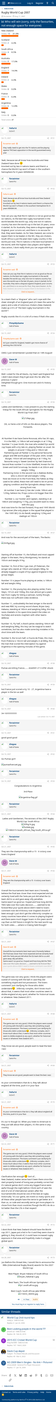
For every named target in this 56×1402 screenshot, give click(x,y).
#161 (53, 733)
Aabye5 (10, 1354)
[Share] (48, 138)
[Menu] (4, 3)
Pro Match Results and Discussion (26, 1354)
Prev (27, 1299)
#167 (53, 942)
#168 (53, 1014)
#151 (53, 138)
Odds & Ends (19, 1320)
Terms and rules (19, 1392)
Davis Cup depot (16, 1351)
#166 (53, 871)
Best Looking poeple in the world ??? (26, 1328)
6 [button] (5, 106)
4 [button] (5, 52)
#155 (53, 369)
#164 (53, 814)
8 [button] (5, 61)
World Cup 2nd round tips (21, 1317)
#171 (53, 1144)
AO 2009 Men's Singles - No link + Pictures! (29, 1362)
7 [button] (5, 70)
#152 (53, 189)
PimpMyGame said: (11, 338)
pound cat (11, 1331)
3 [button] (5, 96)
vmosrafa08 (11, 1365)
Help (42, 1392)
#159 (53, 684)
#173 (53, 1257)
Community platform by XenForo (23, 1400)
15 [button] (6, 33)
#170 (53, 1102)
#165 (53, 847)
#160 (53, 709)
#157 (53, 533)
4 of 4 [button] (35, 1299)
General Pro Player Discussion (28, 1365)
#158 (53, 663)
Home (48, 1392)
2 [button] (5, 43)
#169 (53, 1065)
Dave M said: (8, 947)
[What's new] (47, 3)
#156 (53, 402)
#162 (53, 754)
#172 (53, 1225)
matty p (10, 1320)
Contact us (6, 1392)
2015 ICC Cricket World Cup (22, 1339)
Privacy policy (32, 1392)
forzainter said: (9, 143)
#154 (53, 333)
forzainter (7, 16)
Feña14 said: (8, 194)
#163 (53, 781)
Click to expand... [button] (28, 292)
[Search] (52, 3)
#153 (53, 264)
